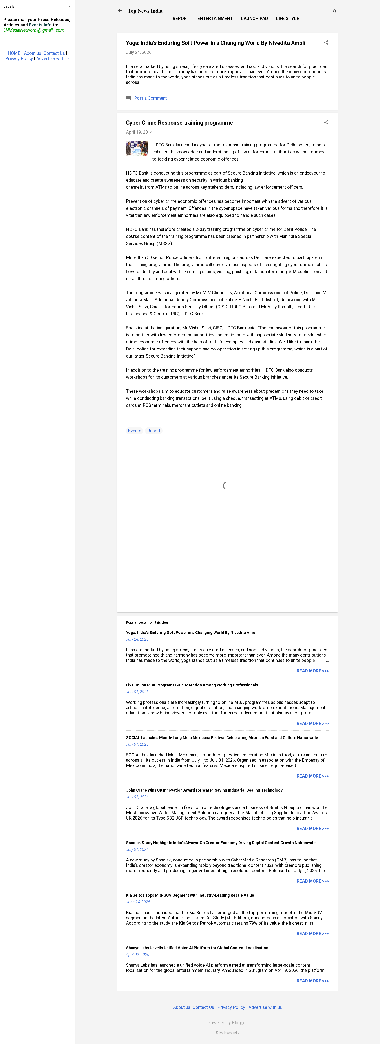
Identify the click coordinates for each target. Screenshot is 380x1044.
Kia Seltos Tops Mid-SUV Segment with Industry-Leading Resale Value (190, 895)
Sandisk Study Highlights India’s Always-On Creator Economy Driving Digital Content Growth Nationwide (221, 842)
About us (181, 1007)
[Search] (335, 12)
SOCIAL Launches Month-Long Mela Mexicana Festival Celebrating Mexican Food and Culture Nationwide (222, 737)
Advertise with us (265, 1007)
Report (181, 18)
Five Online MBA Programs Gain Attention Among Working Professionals (192, 685)
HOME (14, 53)
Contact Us (203, 1007)
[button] (326, 43)
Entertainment (215, 18)
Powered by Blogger (227, 1022)
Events (134, 430)
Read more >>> (313, 670)
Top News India (145, 10)
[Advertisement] (227, 571)
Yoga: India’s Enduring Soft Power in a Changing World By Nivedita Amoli (215, 43)
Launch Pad (254, 18)
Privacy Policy (231, 1007)
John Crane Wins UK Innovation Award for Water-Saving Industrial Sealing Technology (204, 790)
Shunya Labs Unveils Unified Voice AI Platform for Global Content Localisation (197, 947)
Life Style (287, 18)
